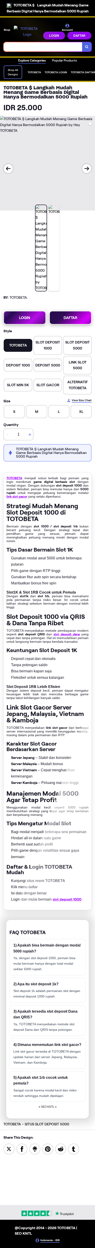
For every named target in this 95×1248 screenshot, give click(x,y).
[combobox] (43, 46)
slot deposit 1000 (67, 899)
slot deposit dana (66, 634)
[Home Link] (27, 31)
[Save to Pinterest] (47, 1149)
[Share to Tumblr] (73, 1149)
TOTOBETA (14, 478)
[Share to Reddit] (60, 1149)
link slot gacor (16, 496)
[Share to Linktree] (34, 1149)
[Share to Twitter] (9, 1149)
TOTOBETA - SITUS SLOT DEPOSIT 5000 (36, 1124)
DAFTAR (79, 35)
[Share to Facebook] (21, 1149)
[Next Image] (86, 168)
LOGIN (54, 35)
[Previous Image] (8, 168)
